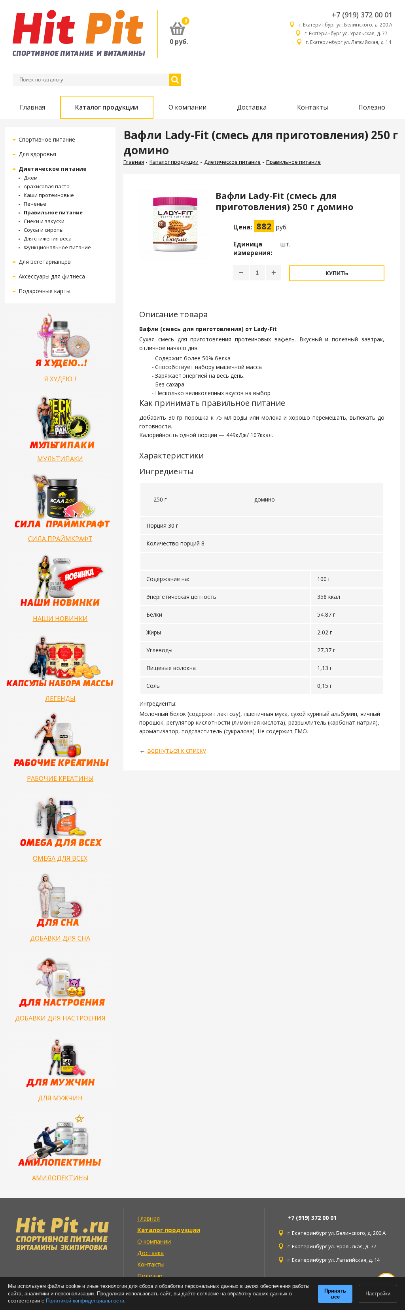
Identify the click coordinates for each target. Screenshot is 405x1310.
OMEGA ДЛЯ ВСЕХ (60, 858)
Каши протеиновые (49, 195)
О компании (187, 107)
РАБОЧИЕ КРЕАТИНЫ (60, 778)
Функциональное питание (57, 247)
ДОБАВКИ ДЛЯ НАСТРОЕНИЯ (60, 1018)
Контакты (312, 107)
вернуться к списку (176, 750)
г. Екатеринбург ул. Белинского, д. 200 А (345, 24)
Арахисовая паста (47, 186)
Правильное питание (53, 212)
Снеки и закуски (44, 221)
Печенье (35, 203)
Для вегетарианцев (45, 261)
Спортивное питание (47, 139)
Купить (337, 273)
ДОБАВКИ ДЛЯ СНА (60, 938)
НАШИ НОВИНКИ (60, 618)
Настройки (377, 1294)
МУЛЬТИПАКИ (60, 458)
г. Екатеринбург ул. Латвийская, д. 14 (349, 42)
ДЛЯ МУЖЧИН (60, 1098)
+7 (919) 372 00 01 (362, 14)
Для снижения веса (48, 238)
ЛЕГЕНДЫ (60, 698)
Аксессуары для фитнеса (52, 276)
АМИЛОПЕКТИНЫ (60, 1178)
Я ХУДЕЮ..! (60, 379)
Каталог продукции (106, 107)
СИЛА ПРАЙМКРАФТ (60, 538)
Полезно (371, 107)
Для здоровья (37, 154)
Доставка (252, 107)
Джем (31, 177)
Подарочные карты (44, 291)
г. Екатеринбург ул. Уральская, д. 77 (348, 33)
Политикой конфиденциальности (85, 1301)
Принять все (335, 1294)
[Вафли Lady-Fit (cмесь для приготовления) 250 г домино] (174, 239)
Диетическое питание (53, 168)
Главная (32, 107)
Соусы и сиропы (44, 229)
